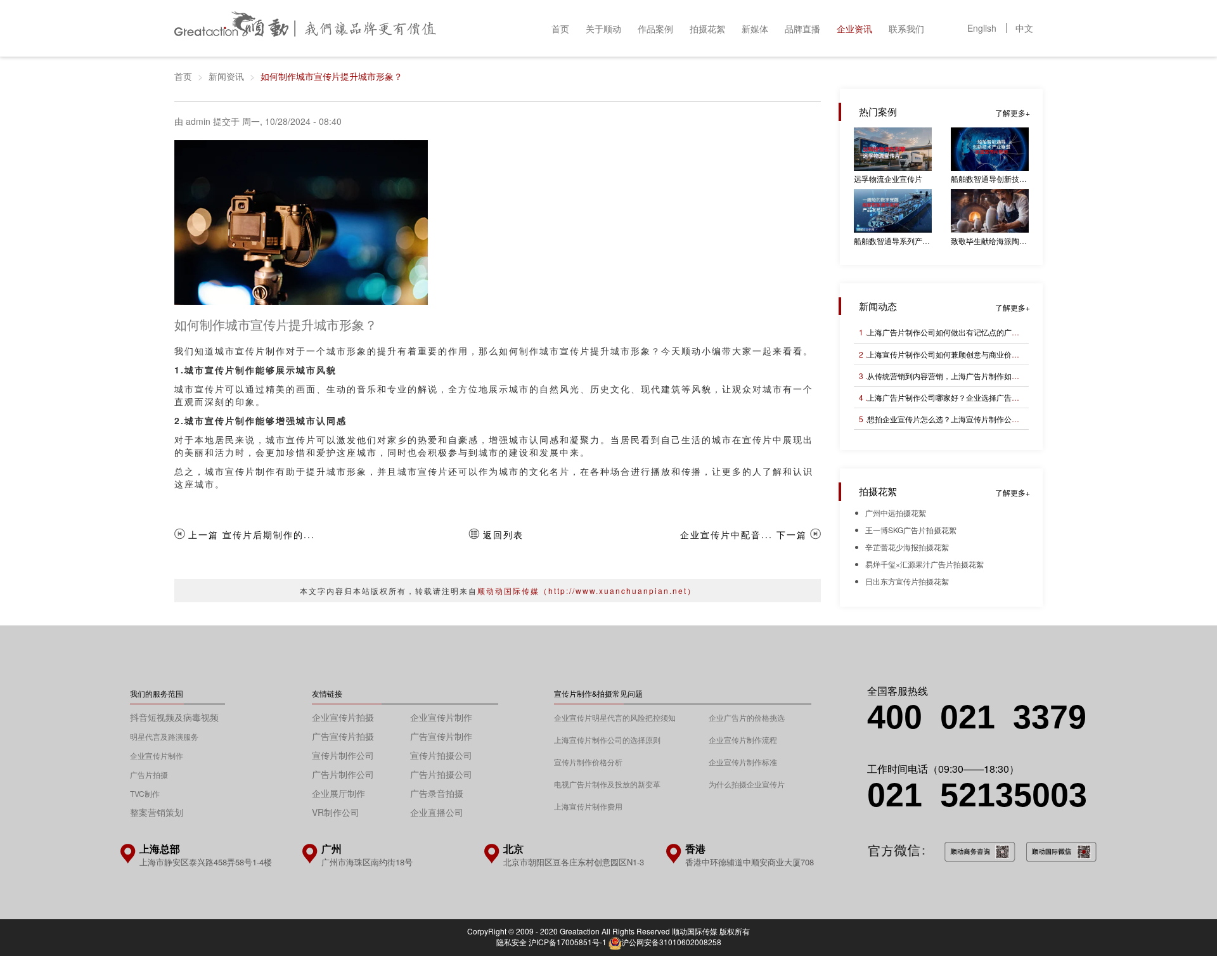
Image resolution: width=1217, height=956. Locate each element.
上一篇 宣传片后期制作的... (251, 534)
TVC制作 (145, 793)
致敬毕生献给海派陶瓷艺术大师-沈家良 (990, 240)
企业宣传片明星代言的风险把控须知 (615, 717)
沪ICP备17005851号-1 (568, 941)
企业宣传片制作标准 (743, 761)
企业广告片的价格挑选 (747, 717)
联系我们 (906, 28)
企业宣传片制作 (156, 755)
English (981, 28)
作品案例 (655, 28)
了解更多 (1010, 112)
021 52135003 (977, 795)
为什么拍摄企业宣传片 (747, 783)
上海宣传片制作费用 (588, 806)
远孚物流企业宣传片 (888, 178)
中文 (1024, 28)
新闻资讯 (226, 76)
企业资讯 (854, 28)
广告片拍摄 (149, 774)
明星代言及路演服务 (164, 736)
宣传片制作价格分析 (588, 761)
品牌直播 (802, 28)
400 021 (940, 717)
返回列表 (503, 534)
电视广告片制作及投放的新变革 (607, 783)
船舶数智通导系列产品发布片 (893, 240)
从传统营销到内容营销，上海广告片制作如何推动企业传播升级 (973, 375)
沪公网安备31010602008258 (671, 941)
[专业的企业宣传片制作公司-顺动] (305, 27)
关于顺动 (603, 28)
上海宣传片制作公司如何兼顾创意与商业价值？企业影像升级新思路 (981, 354)
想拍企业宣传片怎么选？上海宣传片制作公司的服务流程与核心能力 (981, 418)
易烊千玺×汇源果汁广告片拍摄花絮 (924, 564)
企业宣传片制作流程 (743, 739)
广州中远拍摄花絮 (895, 512)
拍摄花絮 (707, 28)
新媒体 (755, 28)
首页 (560, 28)
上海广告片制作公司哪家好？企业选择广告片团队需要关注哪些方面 (981, 397)
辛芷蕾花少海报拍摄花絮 (907, 546)
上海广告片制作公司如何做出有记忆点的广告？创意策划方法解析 (977, 331)
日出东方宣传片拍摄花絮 (907, 581)
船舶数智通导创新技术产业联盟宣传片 (990, 178)
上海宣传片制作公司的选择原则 (607, 739)
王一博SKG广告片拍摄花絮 (910, 529)
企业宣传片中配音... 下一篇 (743, 534)
